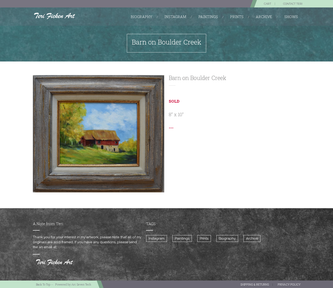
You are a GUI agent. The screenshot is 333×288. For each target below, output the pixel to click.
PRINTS (237, 16)
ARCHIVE (264, 16)
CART (267, 3)
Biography (227, 238)
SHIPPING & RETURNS (254, 284)
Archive (252, 238)
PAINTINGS (208, 16)
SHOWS (291, 16)
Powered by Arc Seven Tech (73, 284)
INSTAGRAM (175, 16)
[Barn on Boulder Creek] (98, 133)
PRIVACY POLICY (289, 284)
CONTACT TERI (292, 3)
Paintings (182, 238)
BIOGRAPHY (141, 16)
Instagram (156, 238)
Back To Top (43, 284)
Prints (204, 238)
